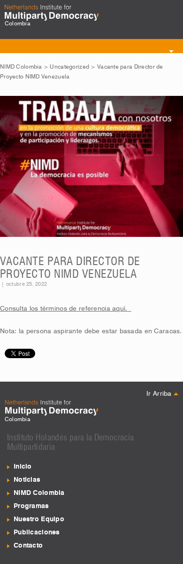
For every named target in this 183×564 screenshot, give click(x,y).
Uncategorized (69, 67)
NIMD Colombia (21, 67)
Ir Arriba (160, 394)
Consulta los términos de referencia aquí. (65, 309)
